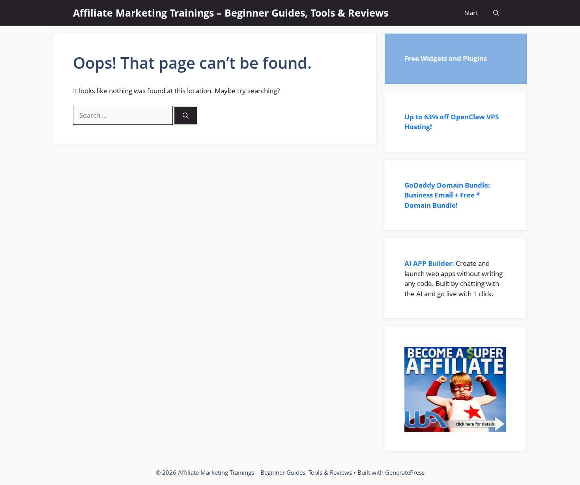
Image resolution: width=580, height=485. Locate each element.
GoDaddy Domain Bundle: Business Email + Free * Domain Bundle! (447, 195)
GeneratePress (405, 472)
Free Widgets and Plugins (445, 58)
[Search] (185, 115)
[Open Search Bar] (496, 13)
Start (471, 13)
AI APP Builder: (429, 263)
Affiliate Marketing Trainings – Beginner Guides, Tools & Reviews (230, 12)
